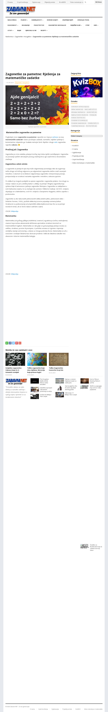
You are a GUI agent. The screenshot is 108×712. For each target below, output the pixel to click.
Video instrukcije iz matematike (80, 2)
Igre (95, 25)
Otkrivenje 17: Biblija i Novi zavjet (71, 394)
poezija (93, 115)
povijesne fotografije (79, 120)
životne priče (91, 126)
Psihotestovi (39, 25)
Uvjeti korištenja (22, 2)
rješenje (55, 137)
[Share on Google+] (20, 343)
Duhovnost (12, 25)
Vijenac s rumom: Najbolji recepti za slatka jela (70, 381)
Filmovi (23, 20)
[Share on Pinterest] (16, 343)
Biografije (26, 25)
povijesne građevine (78, 123)
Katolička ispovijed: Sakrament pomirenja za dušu (46, 389)
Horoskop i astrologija (80, 106)
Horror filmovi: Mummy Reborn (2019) (95, 381)
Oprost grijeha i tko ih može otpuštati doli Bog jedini (71, 387)
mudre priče (92, 112)
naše (55, 142)
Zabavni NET (14, 706)
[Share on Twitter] (13, 343)
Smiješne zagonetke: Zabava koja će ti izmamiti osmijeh (13, 370)
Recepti (43, 30)
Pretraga (98, 2)
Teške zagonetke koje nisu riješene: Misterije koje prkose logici (36, 370)
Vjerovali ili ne (30, 30)
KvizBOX (62, 2)
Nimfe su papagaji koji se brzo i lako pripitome (96, 387)
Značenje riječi (67, 20)
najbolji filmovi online (79, 115)
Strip (87, 25)
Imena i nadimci (77, 109)
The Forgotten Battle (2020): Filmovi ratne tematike (44, 381)
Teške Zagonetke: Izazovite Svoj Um (56, 369)
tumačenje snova (77, 126)
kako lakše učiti (90, 109)
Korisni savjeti (52, 20)
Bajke (19, 30)
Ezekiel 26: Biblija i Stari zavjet (45, 395)
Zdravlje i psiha (83, 20)
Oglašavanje (36, 2)
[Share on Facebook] (10, 343)
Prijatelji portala (50, 2)
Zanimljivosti (36, 20)
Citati (10, 30)
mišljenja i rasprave (78, 112)
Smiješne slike (75, 25)
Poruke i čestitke (78, 117)
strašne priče (93, 123)
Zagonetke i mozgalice (57, 25)
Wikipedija (14, 211)
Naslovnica (12, 20)
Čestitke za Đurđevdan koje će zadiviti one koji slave (96, 547)
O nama (10, 2)
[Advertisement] (54, 55)
